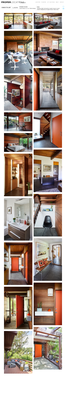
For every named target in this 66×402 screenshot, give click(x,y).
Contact (62, 2)
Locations (37, 2)
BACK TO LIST (6, 7)
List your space (51, 2)
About (57, 2)
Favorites (43, 2)
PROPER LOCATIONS (13, 2)
